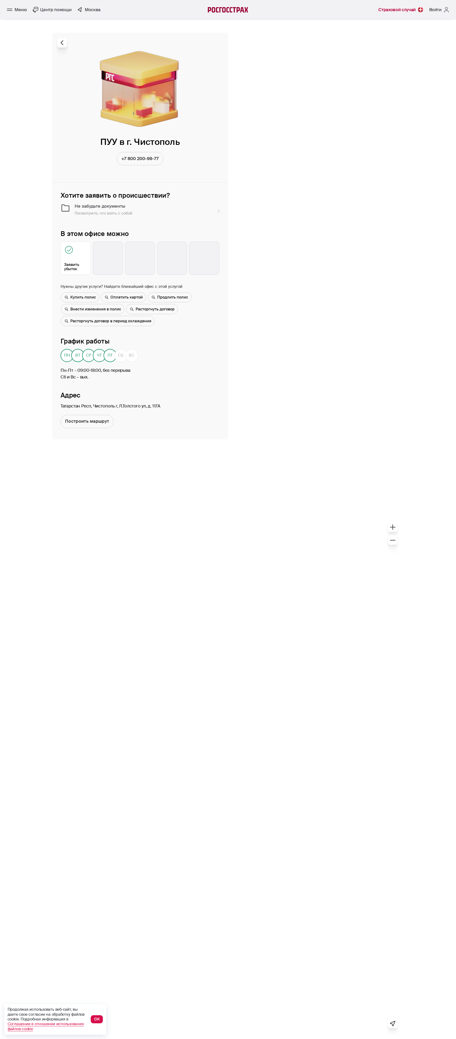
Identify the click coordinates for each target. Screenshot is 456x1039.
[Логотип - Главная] (228, 9)
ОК (97, 1019)
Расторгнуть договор (155, 309)
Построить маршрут (87, 421)
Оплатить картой (126, 297)
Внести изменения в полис (95, 309)
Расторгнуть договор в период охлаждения (110, 321)
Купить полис (83, 297)
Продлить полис (172, 297)
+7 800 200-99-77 (140, 159)
